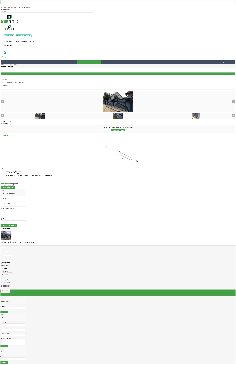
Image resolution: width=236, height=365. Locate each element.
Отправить (4, 311)
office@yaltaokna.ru (6, 57)
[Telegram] (5, 53)
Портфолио (139, 62)
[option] (118, 101)
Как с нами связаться (5, 276)
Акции (2, 277)
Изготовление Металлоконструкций (9, 76)
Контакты (191, 62)
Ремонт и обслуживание (6, 71)
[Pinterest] (17, 183)
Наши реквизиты (4, 274)
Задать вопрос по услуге (118, 130)
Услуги (90, 62)
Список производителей (5, 265)
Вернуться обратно (6, 183)
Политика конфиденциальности (24, 7)
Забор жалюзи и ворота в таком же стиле (11, 241)
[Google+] (15, 183)
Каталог (114, 62)
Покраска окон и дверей (6, 79)
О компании (3, 263)
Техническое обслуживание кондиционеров (10, 88)
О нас (37, 62)
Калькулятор (166, 62)
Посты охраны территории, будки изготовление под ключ (13, 82)
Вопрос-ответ (14, 7)
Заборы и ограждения (6, 74)
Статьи (5, 7)
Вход (2, 7)
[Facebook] (14, 184)
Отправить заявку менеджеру (9, 225)
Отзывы (8, 7)
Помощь (2, 266)
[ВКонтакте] (12, 183)
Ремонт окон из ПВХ (6, 85)
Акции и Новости (63, 62)
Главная (14, 62)
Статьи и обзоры (4, 271)
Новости (2, 269)
